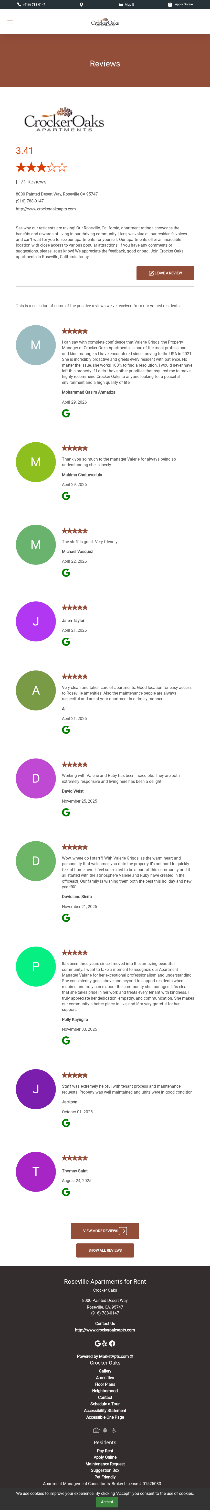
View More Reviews (101, 1231)
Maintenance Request (105, 1464)
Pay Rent (105, 1450)
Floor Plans (105, 1384)
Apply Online (183, 4)
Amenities (105, 1377)
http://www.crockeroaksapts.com (46, 209)
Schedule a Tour (105, 1403)
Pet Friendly (105, 1477)
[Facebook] (112, 1343)
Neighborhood (105, 1390)
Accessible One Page (105, 1417)
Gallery (105, 1371)
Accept (107, 1501)
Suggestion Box (105, 1470)
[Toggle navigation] (10, 21)
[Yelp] (105, 1343)
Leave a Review (168, 273)
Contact (105, 1397)
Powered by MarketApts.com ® (105, 1356)
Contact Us (105, 1323)
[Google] (98, 1343)
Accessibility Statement (105, 1410)
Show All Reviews (105, 1250)
